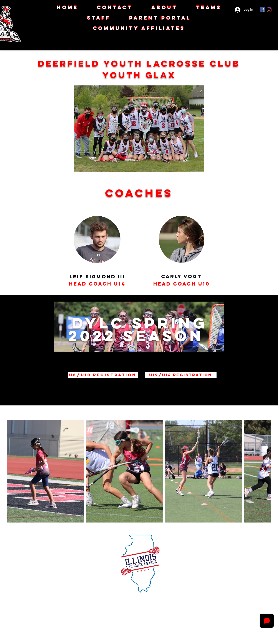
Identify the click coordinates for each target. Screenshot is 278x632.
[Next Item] (263, 471)
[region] (140, 350)
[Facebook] (262, 9)
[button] (139, 28)
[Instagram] (269, 9)
